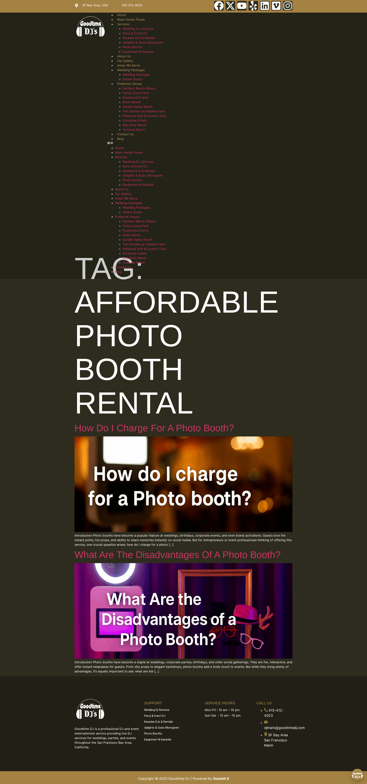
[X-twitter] (230, 6)
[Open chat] (357, 774)
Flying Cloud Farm (136, 93)
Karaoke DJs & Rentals (139, 38)
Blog (120, 139)
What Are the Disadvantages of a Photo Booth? (178, 554)
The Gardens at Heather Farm (144, 111)
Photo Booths (132, 47)
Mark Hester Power (131, 19)
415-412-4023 (132, 5)
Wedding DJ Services (138, 29)
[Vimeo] (276, 6)
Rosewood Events (136, 97)
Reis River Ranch (134, 125)
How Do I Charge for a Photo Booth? (154, 428)
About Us (124, 56)
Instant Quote (132, 79)
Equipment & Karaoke (138, 52)
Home (121, 15)
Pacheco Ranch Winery (139, 88)
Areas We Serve (128, 65)
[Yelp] (253, 6)
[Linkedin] (265, 6)
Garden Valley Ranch (137, 107)
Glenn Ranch (131, 102)
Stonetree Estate (135, 120)
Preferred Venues (129, 84)
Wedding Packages (131, 70)
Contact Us (125, 134)
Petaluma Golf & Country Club (144, 116)
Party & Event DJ (135, 33)
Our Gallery (125, 61)
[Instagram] (287, 6)
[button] (199, 143)
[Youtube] (242, 6)
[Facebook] (219, 6)
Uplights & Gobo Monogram (143, 42)
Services (123, 24)
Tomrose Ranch (134, 129)
